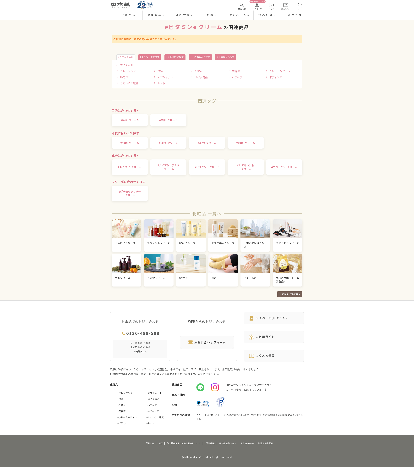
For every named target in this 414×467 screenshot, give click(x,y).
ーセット (150, 423)
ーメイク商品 (152, 399)
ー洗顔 (119, 399)
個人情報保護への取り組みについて (184, 443)
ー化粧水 (120, 405)
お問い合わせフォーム (210, 342)
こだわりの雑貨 (181, 415)
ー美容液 (120, 411)
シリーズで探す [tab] (151, 57)
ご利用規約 (210, 443)
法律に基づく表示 (154, 443)
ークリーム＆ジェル (126, 417)
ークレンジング (124, 393)
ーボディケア (152, 411)
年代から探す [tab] (227, 57)
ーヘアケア (151, 405)
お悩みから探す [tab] (202, 57)
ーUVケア (121, 423)
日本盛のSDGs (247, 443)
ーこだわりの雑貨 (155, 417)
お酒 (174, 405)
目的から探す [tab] (177, 57)
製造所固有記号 (265, 443)
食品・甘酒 (178, 395)
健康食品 (177, 384)
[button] (128, 15)
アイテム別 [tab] (127, 57)
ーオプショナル (153, 393)
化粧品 (114, 384)
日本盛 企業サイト (227, 443)
